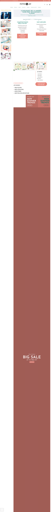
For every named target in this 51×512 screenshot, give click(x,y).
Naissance (15, 7)
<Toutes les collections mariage (6, 10)
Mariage (11, 7)
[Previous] (15, 68)
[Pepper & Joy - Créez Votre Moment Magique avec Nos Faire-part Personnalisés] (25, 4)
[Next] (33, 68)
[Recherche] (44, 4)
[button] (47, 4)
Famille (19, 7)
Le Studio (28, 7)
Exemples (39, 7)
